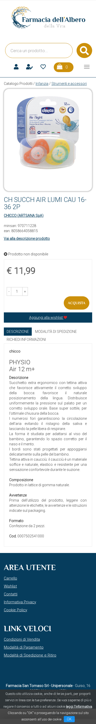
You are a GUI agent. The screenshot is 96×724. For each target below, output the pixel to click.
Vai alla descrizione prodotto (27, 238)
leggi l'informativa (79, 706)
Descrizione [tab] (18, 332)
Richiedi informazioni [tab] (26, 339)
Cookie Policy (15, 610)
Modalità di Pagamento (24, 647)
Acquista (76, 303)
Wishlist (10, 586)
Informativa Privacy (20, 602)
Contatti (10, 594)
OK (69, 719)
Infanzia (42, 84)
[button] (9, 291)
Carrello (10, 578)
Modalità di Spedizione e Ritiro (30, 655)
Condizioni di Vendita (22, 639)
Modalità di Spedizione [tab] (56, 332)
